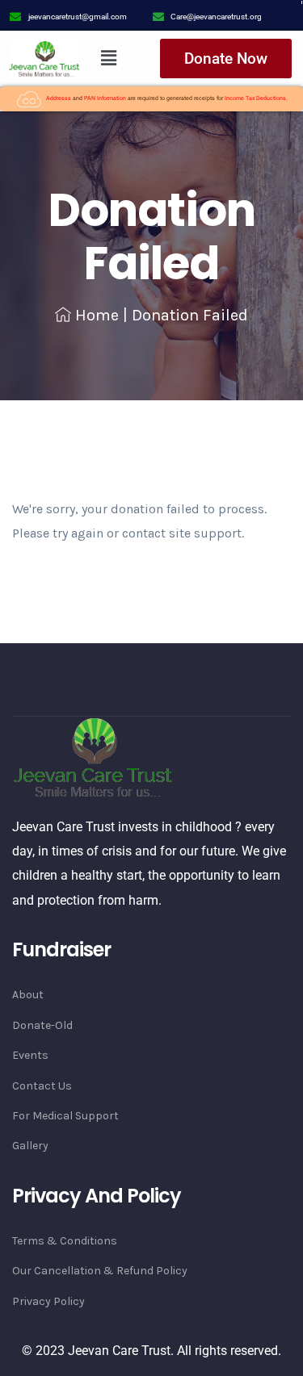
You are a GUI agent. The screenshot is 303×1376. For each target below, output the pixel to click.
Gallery (30, 1145)
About (28, 995)
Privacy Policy (48, 1301)
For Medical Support (65, 1116)
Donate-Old (42, 1025)
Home (97, 315)
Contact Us (42, 1086)
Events (30, 1055)
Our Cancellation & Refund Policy (99, 1271)
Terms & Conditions (64, 1241)
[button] (108, 59)
